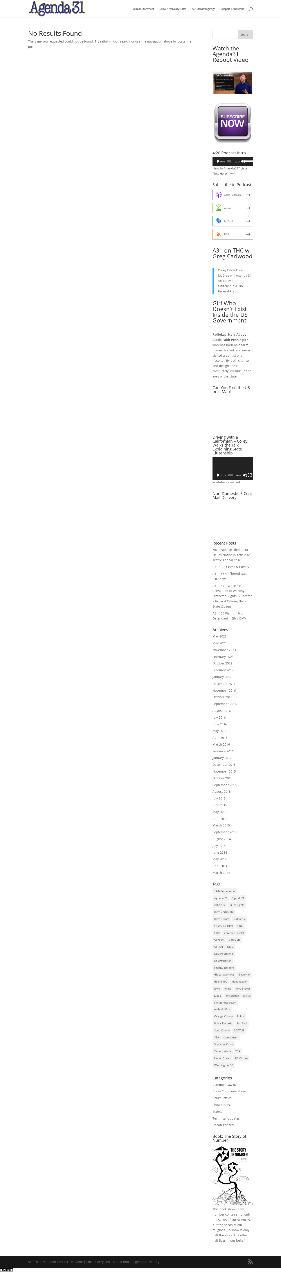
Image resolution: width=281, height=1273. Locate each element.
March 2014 (221, 873)
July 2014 (219, 846)
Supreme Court (223, 1044)
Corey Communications (230, 1091)
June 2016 (220, 724)
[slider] (247, 161)
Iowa (217, 988)
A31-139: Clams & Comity (231, 567)
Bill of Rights (236, 905)
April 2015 (220, 819)
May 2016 (220, 731)
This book (220, 1209)
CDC (240, 926)
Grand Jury (220, 981)
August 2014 (222, 839)
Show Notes (221, 1105)
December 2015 (224, 764)
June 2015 (220, 805)
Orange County (223, 1016)
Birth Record (221, 919)
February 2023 (223, 657)
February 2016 (223, 751)
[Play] (218, 161)
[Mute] (243, 161)
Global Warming (224, 974)
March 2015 (221, 825)
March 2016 (221, 744)
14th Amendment (225, 891)
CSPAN (218, 947)
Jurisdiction (232, 995)
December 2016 (224, 684)
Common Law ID (234, 933)
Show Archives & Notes (173, 9)
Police (240, 1016)
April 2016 (220, 737)
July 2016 (219, 717)
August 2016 (222, 711)
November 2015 (224, 771)
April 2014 (220, 866)
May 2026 (220, 636)
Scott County (222, 1030)
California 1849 (223, 926)
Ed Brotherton (222, 961)
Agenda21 (238, 898)
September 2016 (225, 704)
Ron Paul (241, 1023)
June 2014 (220, 852)
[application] (233, 161)
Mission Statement (143, 9)
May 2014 (220, 859)
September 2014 (225, 832)
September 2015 (225, 785)
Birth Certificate (224, 912)
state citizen (230, 1037)
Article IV (219, 905)
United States (222, 1058)
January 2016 (222, 758)
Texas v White (222, 1051)
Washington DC (223, 1065)
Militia (247, 995)
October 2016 (222, 697)
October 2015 (222, 778)
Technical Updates (226, 1118)
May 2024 (220, 643)
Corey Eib (234, 940)
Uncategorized (223, 1125)
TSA (237, 1051)
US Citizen (241, 1058)
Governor (244, 974)
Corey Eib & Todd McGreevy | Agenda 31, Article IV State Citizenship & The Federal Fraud (235, 280)
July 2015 (219, 798)
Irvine (227, 988)
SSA (216, 1037)
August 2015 (222, 791)
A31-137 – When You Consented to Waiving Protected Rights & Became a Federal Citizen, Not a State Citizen (232, 596)
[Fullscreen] (249, 475)
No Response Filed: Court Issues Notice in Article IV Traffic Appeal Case (231, 555)
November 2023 (224, 650)
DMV (230, 947)
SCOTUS (239, 1030)
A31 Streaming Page (203, 9)
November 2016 (224, 690)
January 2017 (222, 677)
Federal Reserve (224, 968)
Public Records (223, 1023)
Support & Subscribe (232, 9)
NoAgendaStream (225, 1002)
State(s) (218, 1111)
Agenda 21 (220, 898)
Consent (219, 940)
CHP (217, 933)
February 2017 (223, 670)
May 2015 (220, 812)
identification (239, 981)
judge (217, 995)
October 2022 (222, 663)
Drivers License (223, 954)
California (240, 919)
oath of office (222, 1009)
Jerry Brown (243, 988)
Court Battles (222, 1098)
